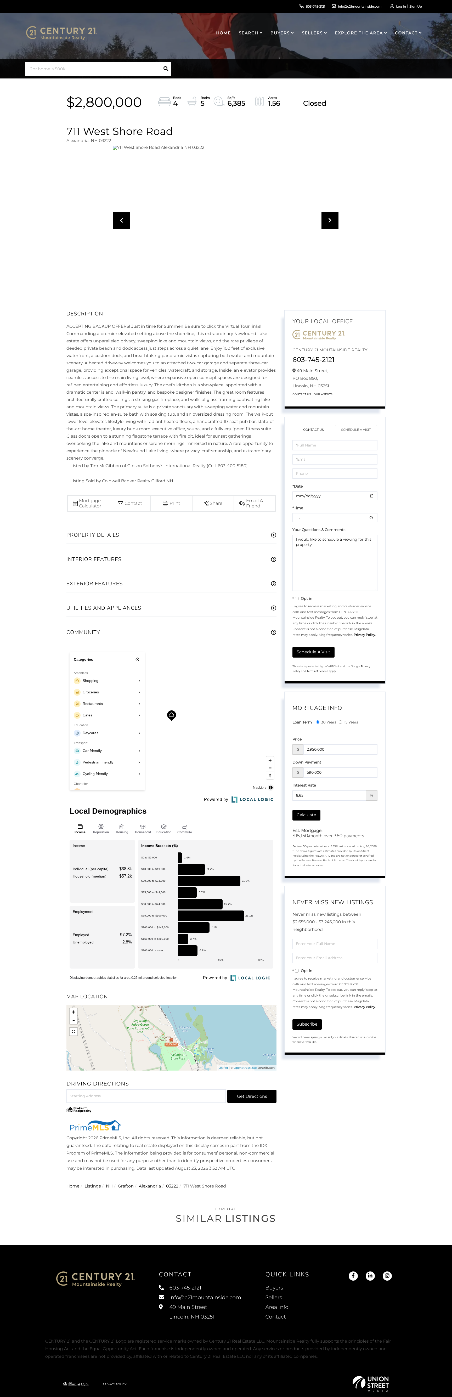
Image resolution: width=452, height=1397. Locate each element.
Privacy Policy (364, 635)
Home (73, 1186)
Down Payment (306, 762)
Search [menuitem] (248, 32)
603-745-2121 (315, 7)
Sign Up (415, 7)
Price (297, 739)
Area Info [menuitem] (276, 1307)
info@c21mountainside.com (360, 7)
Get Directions (252, 1096)
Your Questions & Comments (318, 529)
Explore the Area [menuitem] (359, 32)
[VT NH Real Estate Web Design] (371, 1384)
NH (109, 1186)
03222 (172, 1186)
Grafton (126, 1186)
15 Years (351, 722)
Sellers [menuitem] (312, 32)
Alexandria (150, 1186)
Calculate (306, 814)
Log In (401, 7)
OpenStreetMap (245, 1068)
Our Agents (323, 394)
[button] (165, 69)
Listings (92, 1186)
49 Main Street (191, 1312)
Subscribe (307, 1024)
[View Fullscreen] (73, 1032)
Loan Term (302, 722)
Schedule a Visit (356, 430)
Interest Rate (304, 785)
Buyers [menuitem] (280, 32)
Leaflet (223, 1068)
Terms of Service (317, 671)
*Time (297, 508)
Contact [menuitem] (406, 32)
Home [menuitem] (223, 32)
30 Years (328, 722)
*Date (297, 486)
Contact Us (301, 394)
